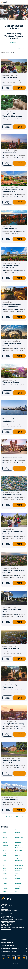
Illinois (4, 860)
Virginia (17, 881)
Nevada (17, 835)
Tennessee (17, 870)
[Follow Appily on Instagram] (3, 958)
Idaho (4, 858)
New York (17, 845)
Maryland (5, 878)
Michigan (5, 883)
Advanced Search (22, 49)
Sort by (3, 52)
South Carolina (19, 865)
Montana (17, 830)
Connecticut (6, 845)
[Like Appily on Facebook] (14, 958)
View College (7, 87)
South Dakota (18, 868)
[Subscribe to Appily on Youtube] (24, 958)
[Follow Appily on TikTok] (19, 958)
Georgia (5, 852)
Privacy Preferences (6, 929)
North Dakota (18, 850)
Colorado (5, 842)
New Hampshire (19, 837)
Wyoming (17, 891)
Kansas (4, 868)
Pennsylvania (18, 860)
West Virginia (18, 886)
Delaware (5, 847)
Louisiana (5, 873)
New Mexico (18, 842)
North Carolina (19, 847)
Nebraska (17, 832)
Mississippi (5, 888)
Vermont (17, 878)
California (5, 840)
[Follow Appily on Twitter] (8, 958)
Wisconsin (17, 888)
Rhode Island (18, 863)
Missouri (5, 891)
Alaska (4, 832)
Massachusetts (6, 881)
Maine (4, 875)
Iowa (4, 865)
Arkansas (5, 837)
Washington (18, 883)
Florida (4, 850)
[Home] (4, 2)
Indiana (4, 863)
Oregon (17, 858)
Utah (16, 875)
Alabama (5, 830)
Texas (16, 873)
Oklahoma (17, 855)
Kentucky (5, 870)
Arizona (4, 835)
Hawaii (4, 855)
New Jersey (18, 840)
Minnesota (5, 886)
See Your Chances (19, 87)
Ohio (16, 852)
